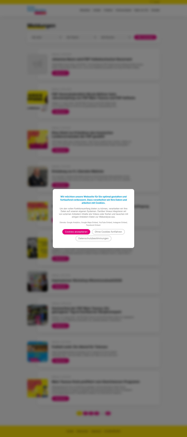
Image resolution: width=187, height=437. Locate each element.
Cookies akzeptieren (76, 231)
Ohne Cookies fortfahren (108, 231)
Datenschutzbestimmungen (93, 238)
